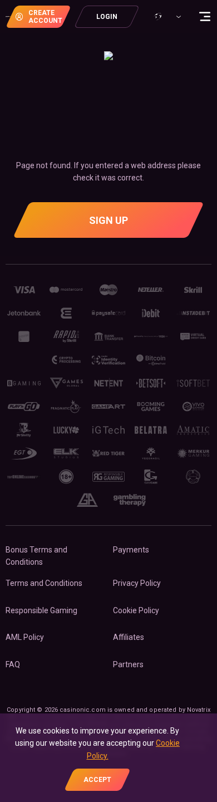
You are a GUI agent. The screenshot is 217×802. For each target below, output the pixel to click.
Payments (131, 549)
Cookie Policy (136, 610)
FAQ (13, 664)
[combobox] (166, 16)
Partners (128, 664)
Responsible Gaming (41, 610)
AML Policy (25, 637)
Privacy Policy (137, 583)
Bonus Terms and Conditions (36, 555)
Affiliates (128, 637)
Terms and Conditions (44, 583)
